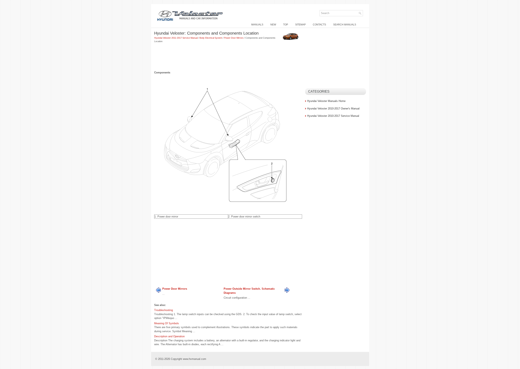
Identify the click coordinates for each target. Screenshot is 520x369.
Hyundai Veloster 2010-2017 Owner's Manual (333, 108)
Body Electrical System (210, 38)
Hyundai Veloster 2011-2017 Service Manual (176, 38)
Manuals (257, 24)
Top (285, 24)
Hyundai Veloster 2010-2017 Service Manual (333, 115)
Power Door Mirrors (234, 38)
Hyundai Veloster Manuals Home (326, 101)
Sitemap (300, 24)
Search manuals (344, 24)
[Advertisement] (228, 57)
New (273, 24)
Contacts (319, 24)
